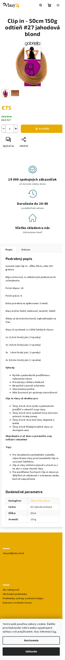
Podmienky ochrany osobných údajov (23, 598)
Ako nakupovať (11, 590)
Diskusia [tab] (25, 249)
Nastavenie (31, 640)
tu (54, 632)
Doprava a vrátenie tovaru (17, 603)
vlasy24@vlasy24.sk (13, 553)
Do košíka (44, 128)
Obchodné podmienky (15, 594)
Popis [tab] (9, 249)
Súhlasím (31, 651)
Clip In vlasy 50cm (40, 501)
